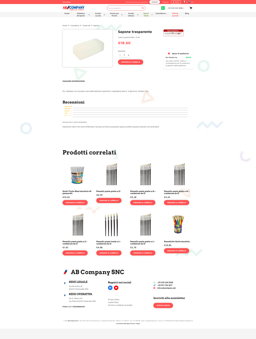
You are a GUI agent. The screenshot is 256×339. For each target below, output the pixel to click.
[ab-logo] (73, 8)
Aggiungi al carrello (130, 62)
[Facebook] (110, 288)
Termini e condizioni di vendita (120, 305)
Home (64, 25)
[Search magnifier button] (142, 8)
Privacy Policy (113, 299)
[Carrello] (191, 8)
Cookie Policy (113, 302)
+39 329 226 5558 (165, 282)
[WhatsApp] (163, 8)
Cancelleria (74, 25)
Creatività (86, 25)
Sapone (96, 25)
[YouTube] (116, 288)
